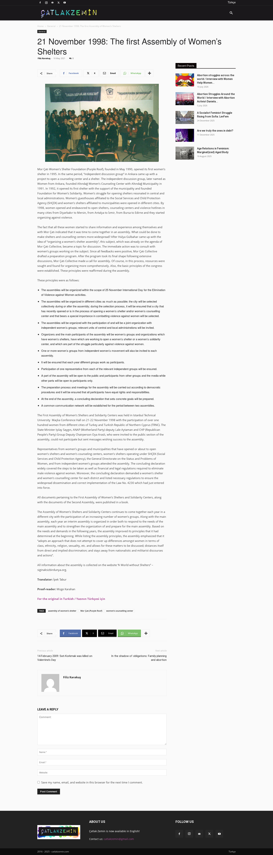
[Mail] (52, 2)
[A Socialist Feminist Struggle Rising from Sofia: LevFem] (185, 117)
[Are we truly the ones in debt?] (185, 135)
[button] (231, 13)
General (51, 26)
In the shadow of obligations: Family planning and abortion (139, 658)
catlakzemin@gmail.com (119, 839)
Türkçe (232, 2)
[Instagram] (46, 2)
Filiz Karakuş (44, 58)
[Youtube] (64, 2)
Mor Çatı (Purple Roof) (91, 610)
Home (40, 26)
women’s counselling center (119, 610)
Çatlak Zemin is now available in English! (114, 831)
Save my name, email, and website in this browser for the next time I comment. (92, 782)
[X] (58, 2)
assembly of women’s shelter (62, 610)
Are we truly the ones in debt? (215, 130)
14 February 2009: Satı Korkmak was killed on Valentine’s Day (64, 658)
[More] (149, 73)
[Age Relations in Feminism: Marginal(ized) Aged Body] (185, 153)
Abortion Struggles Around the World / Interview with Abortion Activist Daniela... (216, 98)
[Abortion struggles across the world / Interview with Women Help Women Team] (185, 79)
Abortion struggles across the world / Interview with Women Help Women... (215, 79)
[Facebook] (40, 2)
